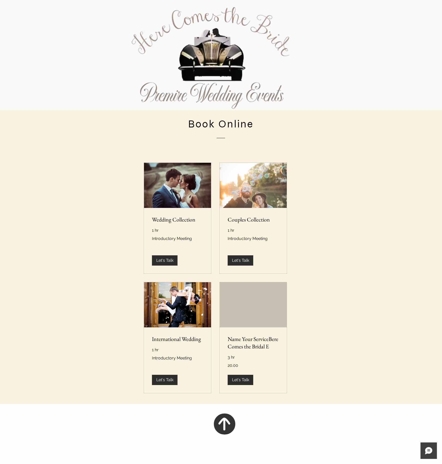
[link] (177, 219)
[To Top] (224, 424)
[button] (165, 260)
